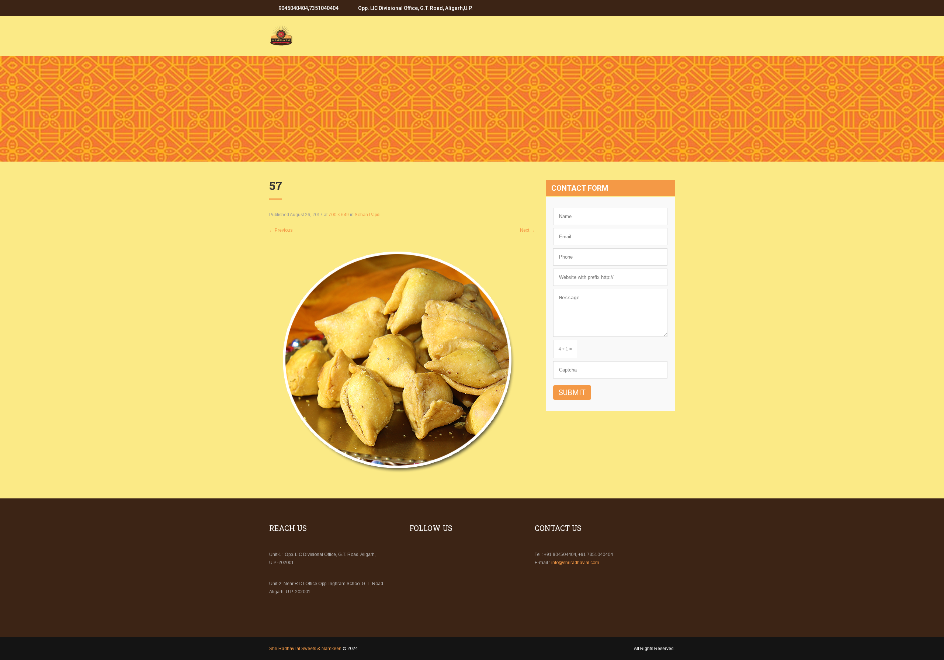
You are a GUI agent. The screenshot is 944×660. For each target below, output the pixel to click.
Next (527, 230)
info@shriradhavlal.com (575, 562)
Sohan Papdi (368, 214)
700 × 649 (339, 214)
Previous (280, 230)
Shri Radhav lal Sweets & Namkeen (305, 648)
